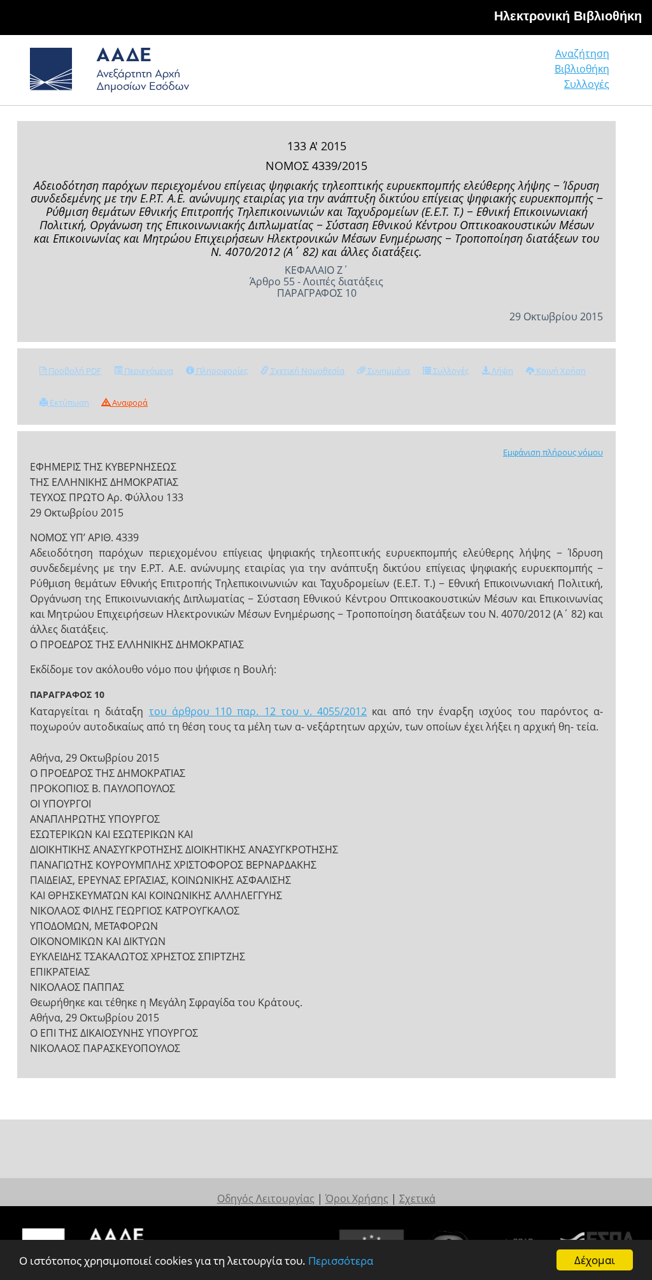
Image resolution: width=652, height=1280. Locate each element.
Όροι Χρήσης (356, 1198)
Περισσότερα (340, 1260)
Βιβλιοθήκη (582, 69)
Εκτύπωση (68, 402)
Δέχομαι (594, 1260)
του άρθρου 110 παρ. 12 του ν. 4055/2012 (258, 711)
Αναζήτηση (582, 53)
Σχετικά (417, 1198)
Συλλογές (586, 84)
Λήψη (501, 370)
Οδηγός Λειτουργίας (266, 1198)
